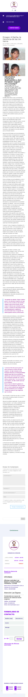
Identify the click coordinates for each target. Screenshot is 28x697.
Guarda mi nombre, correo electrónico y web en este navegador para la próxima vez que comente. (13, 502)
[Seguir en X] (15, 689)
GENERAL (5, 45)
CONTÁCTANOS (14, 28)
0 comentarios (11, 45)
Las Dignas (7, 43)
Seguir (11, 687)
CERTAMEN (19, 43)
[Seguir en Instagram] (15, 687)
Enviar (19, 639)
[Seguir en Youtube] (7, 689)
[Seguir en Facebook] (7, 687)
